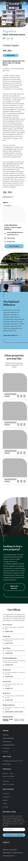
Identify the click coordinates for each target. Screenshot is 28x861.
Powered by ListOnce (8, 856)
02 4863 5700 (9, 665)
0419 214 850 (11, 238)
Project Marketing (8, 738)
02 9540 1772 (9, 688)
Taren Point (7, 681)
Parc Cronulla (7, 625)
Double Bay (6, 636)
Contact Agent (14, 246)
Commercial (7, 741)
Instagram (6, 797)
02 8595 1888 (8, 653)
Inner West (6, 648)
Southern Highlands (10, 658)
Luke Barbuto (10, 225)
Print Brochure (7, 197)
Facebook (6, 793)
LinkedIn (5, 800)
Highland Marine (9, 705)
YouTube (5, 807)
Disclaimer (5, 850)
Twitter (5, 803)
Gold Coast (6, 693)
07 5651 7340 (9, 700)
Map (4, 50)
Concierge (6, 748)
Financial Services (8, 745)
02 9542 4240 (9, 676)
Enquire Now (11, 55)
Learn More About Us (10, 335)
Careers (5, 752)
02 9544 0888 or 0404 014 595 (14, 712)
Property (5, 735)
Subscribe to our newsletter (14, 835)
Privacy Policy (13, 850)
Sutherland (7, 670)
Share (10, 50)
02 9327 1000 (9, 643)
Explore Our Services (14, 587)
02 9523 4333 (11, 241)
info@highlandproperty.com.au (13, 761)
